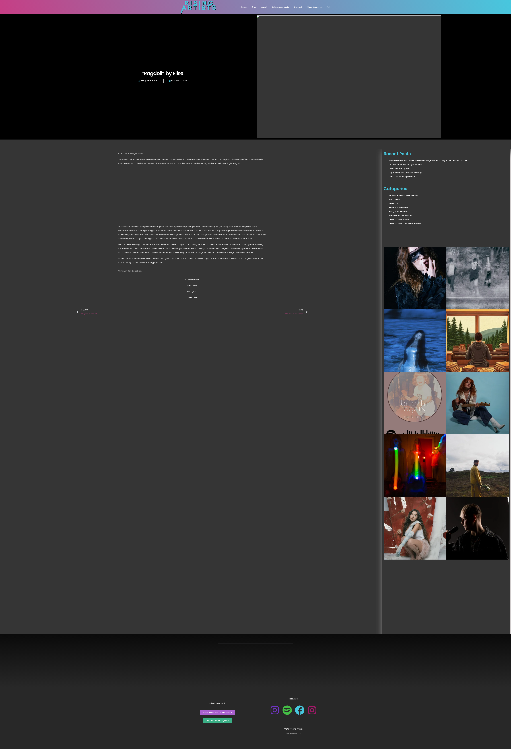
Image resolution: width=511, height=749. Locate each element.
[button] (507, 4)
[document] (255, 374)
